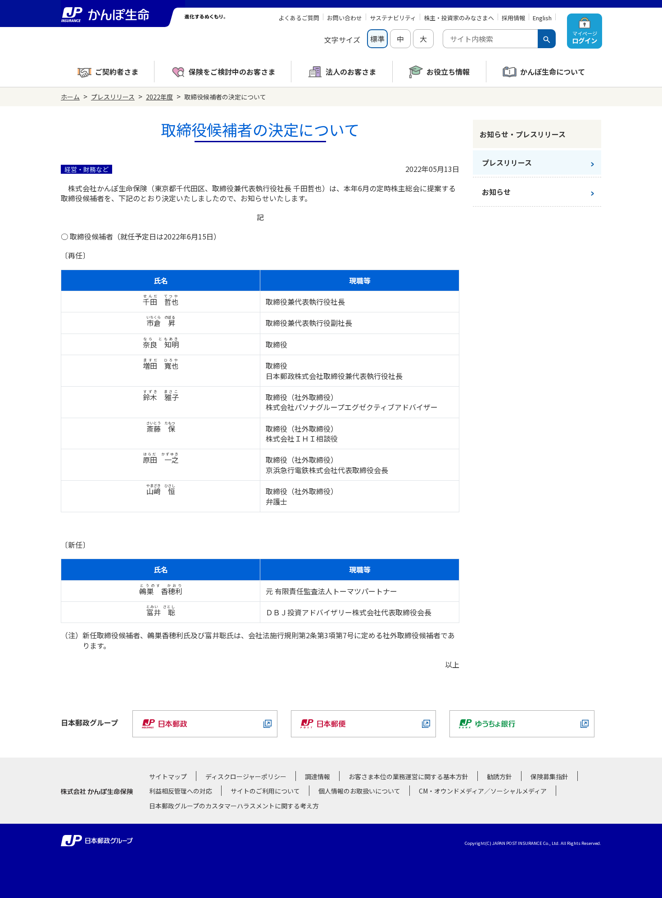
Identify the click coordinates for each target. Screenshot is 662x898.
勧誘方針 (499, 776)
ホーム (70, 96)
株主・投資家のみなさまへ (459, 18)
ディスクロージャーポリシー (245, 776)
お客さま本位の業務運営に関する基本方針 (408, 776)
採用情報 (513, 18)
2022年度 (159, 96)
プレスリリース (113, 96)
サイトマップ (168, 776)
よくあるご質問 (298, 18)
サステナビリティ (393, 18)
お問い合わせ (344, 18)
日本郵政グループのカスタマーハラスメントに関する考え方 (234, 805)
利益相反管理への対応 (180, 790)
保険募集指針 (549, 776)
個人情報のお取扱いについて (359, 790)
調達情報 (317, 776)
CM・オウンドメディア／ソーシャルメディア (483, 790)
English (542, 18)
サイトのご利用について (265, 790)
